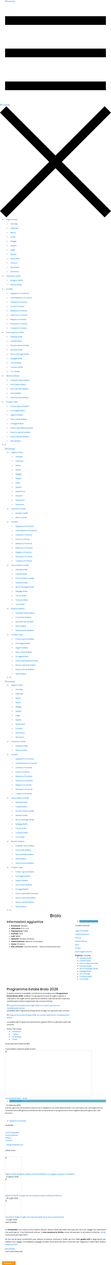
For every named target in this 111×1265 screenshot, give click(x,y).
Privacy (8, 1138)
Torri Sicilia (14, 371)
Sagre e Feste (12, 219)
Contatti (8, 1140)
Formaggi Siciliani (17, 410)
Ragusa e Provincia (18, 319)
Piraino (78, 948)
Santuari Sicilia (16, 350)
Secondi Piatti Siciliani (19, 389)
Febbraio (14, 228)
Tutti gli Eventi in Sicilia (88, 921)
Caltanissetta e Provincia (21, 297)
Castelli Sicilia (16, 341)
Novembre (15, 267)
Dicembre (14, 271)
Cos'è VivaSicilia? (12, 1132)
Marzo (13, 232)
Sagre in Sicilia (15, 1101)
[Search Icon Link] (5, 444)
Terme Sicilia (15, 363)
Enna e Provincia (17, 306)
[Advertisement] (39, 967)
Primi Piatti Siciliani (18, 384)
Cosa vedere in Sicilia (15, 332)
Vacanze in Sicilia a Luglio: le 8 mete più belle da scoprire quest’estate (34, 1217)
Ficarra (78, 938)
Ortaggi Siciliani (16, 423)
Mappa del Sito (11, 1244)
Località (9, 289)
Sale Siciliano (15, 441)
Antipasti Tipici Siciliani (19, 380)
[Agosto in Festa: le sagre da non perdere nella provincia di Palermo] (13, 1186)
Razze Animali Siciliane (19, 436)
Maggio (13, 241)
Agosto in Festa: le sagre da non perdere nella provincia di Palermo (33, 1195)
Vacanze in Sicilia (13, 276)
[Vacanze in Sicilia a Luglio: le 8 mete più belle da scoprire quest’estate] (13, 1207)
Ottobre (13, 263)
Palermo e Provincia (18, 315)
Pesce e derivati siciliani (20, 432)
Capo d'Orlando (81, 931)
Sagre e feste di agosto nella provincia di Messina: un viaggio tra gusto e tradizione (40, 1174)
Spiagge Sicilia (16, 358)
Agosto (13, 254)
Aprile (12, 237)
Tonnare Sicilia (16, 367)
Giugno (13, 245)
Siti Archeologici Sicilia (19, 354)
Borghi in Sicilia (16, 280)
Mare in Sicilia (16, 284)
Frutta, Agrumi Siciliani (19, 406)
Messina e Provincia (18, 310)
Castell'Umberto (82, 934)
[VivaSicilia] (10, 1)
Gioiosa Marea (81, 941)
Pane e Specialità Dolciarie (21, 428)
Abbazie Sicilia (16, 337)
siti (102, 1232)
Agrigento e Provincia (19, 293)
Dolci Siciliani (15, 393)
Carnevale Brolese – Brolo (16, 1098)
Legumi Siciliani (16, 415)
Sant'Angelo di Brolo (83, 951)
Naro (77, 944)
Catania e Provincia (18, 302)
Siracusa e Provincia (18, 323)
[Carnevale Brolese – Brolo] (48, 1073)
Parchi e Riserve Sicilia (19, 345)
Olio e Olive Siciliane (18, 419)
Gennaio (14, 224)
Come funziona (11, 1135)
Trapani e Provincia (18, 328)
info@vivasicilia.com (14, 1145)
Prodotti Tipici (12, 402)
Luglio (12, 250)
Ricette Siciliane (12, 376)
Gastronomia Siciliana (19, 397)
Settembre (15, 258)
